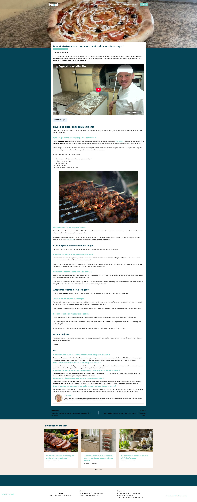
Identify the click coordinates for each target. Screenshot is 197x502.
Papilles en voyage (112, 5)
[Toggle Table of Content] (64, 120)
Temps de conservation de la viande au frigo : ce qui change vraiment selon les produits (98, 458)
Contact (144, 4)
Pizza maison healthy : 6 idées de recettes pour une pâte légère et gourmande (71, 413)
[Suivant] (151, 448)
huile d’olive (70, 239)
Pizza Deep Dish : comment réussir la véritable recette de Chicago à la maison (124, 413)
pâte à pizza (119, 141)
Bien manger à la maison (129, 5)
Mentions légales (177, 496)
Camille (57, 52)
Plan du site (169, 496)
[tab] (95, 469)
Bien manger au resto (95, 5)
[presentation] (61, 440)
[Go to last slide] (46, 448)
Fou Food (11, 494)
